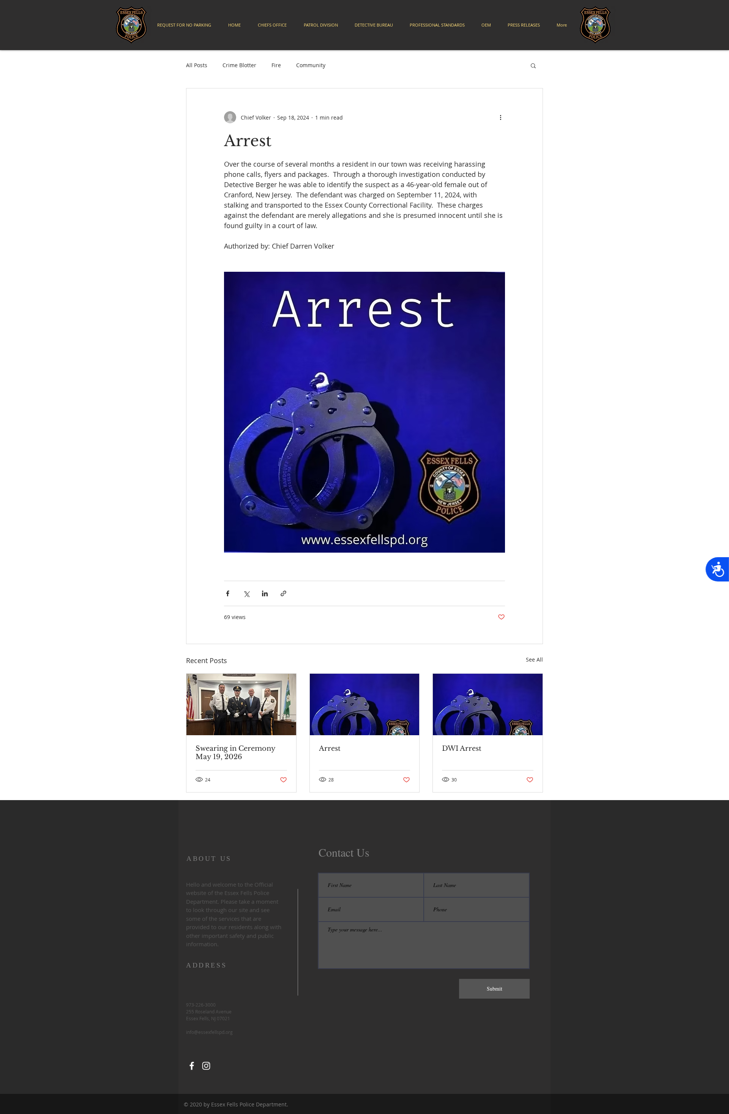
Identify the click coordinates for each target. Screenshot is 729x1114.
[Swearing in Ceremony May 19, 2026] (241, 704)
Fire (276, 65)
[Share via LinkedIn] (264, 593)
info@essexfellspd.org (209, 1032)
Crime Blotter (239, 65)
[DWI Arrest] (488, 704)
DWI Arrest (461, 748)
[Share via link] (283, 593)
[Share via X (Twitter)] (246, 593)
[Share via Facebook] (227, 593)
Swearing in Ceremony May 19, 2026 (235, 752)
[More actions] (500, 117)
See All (534, 659)
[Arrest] (365, 704)
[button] (533, 65)
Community (310, 65)
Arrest (330, 748)
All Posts (196, 65)
